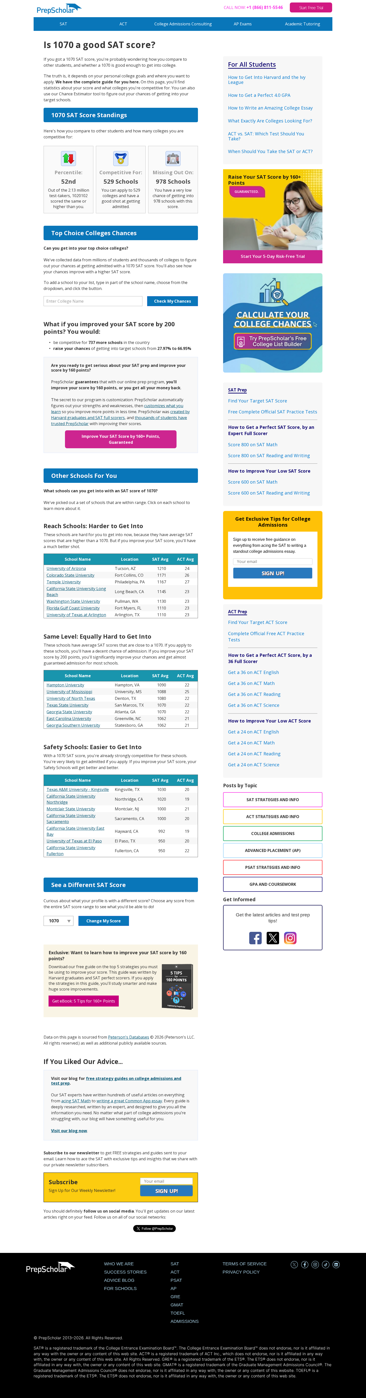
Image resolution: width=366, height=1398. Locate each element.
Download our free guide (72, 966)
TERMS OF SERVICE (245, 1263)
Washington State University (73, 601)
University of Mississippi (69, 691)
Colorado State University (70, 575)
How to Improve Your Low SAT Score (269, 471)
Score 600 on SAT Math (252, 482)
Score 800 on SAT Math (252, 444)
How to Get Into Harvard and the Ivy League (266, 79)
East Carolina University (69, 718)
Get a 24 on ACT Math (251, 743)
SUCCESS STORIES (125, 1272)
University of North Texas (71, 698)
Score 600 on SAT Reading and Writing (269, 493)
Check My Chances (172, 301)
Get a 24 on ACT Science (253, 765)
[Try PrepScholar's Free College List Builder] (272, 318)
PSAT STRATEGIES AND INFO (272, 867)
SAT (63, 24)
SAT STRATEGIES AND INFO (272, 799)
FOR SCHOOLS (120, 1288)
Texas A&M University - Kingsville (78, 789)
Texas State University (67, 705)
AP (174, 1288)
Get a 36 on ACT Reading (254, 694)
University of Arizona (66, 568)
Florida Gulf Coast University (73, 608)
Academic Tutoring (302, 24)
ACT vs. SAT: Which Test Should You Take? (266, 136)
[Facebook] (255, 939)
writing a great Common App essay (129, 1101)
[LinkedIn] (336, 1265)
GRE (175, 1296)
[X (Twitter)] (294, 1265)
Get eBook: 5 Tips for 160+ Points (83, 1001)
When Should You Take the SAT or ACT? (270, 151)
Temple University (64, 582)
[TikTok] (325, 1265)
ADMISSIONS (185, 1321)
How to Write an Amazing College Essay (270, 108)
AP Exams (243, 24)
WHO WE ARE (119, 1263)
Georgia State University (69, 712)
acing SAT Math (76, 1101)
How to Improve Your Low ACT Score (269, 721)
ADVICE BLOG (119, 1280)
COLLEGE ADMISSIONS (273, 833)
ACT (123, 24)
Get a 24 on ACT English (253, 732)
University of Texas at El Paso (74, 841)
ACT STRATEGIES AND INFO (272, 816)
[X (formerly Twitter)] (273, 939)
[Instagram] (290, 939)
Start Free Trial (311, 7)
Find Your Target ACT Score (257, 622)
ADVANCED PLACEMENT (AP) (273, 850)
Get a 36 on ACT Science (253, 705)
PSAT (176, 1280)
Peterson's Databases (128, 1037)
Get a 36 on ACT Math (251, 683)
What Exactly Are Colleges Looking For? (270, 121)
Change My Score (103, 921)
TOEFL (178, 1313)
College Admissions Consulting (183, 24)
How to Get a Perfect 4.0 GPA (259, 95)
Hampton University (65, 685)
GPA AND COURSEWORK (272, 884)
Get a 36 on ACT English (253, 672)
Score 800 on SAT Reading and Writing (269, 455)
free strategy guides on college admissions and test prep (116, 1081)
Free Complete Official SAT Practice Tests (272, 412)
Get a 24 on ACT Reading (254, 754)
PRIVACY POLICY (241, 1272)
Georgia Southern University (73, 725)
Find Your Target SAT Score (257, 401)
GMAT (177, 1304)
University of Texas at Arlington (76, 614)
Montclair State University (71, 809)
